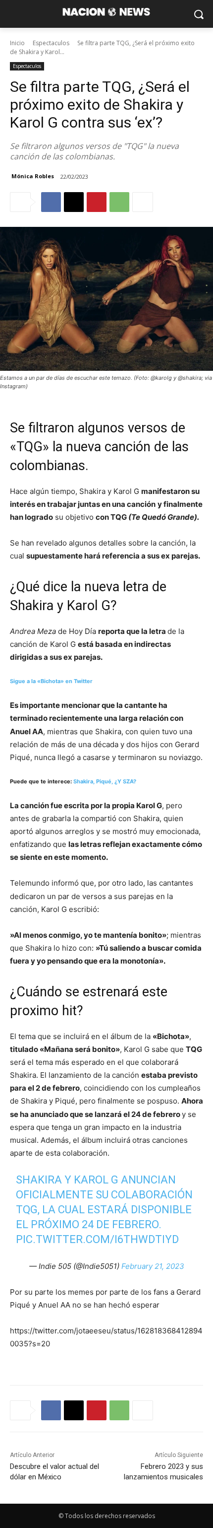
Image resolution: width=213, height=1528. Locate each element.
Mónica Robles (32, 176)
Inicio (17, 43)
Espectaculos (51, 43)
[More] (142, 202)
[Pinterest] (96, 202)
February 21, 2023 (152, 1266)
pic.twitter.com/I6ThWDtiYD (97, 1239)
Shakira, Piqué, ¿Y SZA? (104, 781)
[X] (74, 202)
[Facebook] (51, 202)
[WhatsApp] (119, 202)
